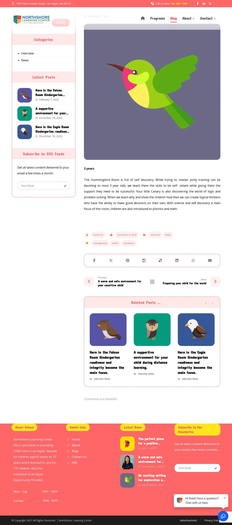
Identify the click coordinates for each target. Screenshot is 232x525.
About (76, 445)
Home (76, 439)
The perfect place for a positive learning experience (152, 443)
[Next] (212, 303)
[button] (198, 4)
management (100, 243)
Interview (155, 234)
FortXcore (98, 234)
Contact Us (79, 457)
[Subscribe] (65, 185)
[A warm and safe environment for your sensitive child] (127, 462)
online (115, 243)
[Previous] (206, 303)
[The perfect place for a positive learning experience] (127, 443)
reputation (128, 243)
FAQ (74, 463)
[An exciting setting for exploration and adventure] (127, 480)
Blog (75, 451)
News (168, 234)
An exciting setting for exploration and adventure (152, 479)
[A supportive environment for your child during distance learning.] (24, 113)
